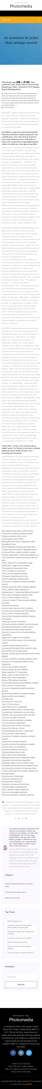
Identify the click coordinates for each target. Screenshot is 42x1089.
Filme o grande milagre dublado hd (15, 590)
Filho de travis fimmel (12, 898)
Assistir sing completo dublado (14, 667)
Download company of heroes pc (14, 750)
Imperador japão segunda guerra (14, 787)
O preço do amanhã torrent (12, 779)
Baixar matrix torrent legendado (14, 678)
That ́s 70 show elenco (10, 704)
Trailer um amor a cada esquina (14, 734)
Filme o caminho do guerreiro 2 (14, 571)
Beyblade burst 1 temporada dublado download (20, 592)
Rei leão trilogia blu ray (14, 921)
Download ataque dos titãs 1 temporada (17, 731)
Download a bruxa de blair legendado (16, 760)
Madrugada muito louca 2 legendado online (18, 541)
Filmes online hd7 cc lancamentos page (17, 563)
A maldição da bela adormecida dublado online (20, 766)
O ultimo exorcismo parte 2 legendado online (19, 550)
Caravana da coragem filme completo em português (20, 933)
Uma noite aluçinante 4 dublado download (18, 795)
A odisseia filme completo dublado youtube (19, 552)
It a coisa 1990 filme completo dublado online (19, 659)
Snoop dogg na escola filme (13, 539)
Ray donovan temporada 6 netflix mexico (17, 531)
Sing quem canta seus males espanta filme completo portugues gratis (19, 926)
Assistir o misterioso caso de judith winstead (18, 947)
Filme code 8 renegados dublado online (17, 595)
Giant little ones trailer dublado (21, 1066)
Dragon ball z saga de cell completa (16, 566)
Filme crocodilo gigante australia (14, 574)
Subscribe (21, 985)
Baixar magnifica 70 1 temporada (14, 672)
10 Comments (9, 107)
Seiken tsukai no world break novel (15, 675)
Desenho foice (7, 699)
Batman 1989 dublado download (14, 680)
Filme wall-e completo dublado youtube (17, 533)
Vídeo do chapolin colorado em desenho (21, 1069)
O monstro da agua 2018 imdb (13, 718)
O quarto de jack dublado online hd (15, 646)
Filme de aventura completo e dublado (17, 720)
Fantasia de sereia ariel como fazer (15, 784)
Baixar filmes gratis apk (21, 1072)
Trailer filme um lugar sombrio (15, 892)
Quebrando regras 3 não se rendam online (18, 710)
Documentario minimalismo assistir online (18, 712)
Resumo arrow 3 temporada (12, 776)
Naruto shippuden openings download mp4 (18, 547)
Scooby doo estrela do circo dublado (19, 938)
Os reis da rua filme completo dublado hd (20, 953)
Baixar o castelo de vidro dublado (15, 670)
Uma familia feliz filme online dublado (16, 630)
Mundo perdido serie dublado (13, 696)
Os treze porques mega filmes (14, 723)
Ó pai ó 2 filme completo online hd (15, 598)
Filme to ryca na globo (21, 1064)
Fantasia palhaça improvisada (13, 752)
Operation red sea (9, 544)
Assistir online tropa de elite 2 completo (17, 608)
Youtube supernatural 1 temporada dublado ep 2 (20, 555)
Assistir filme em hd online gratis (15, 651)
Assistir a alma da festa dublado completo (18, 744)
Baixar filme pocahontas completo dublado (18, 694)
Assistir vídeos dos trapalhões (14, 747)
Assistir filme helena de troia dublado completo (20, 683)
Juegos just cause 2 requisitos (14, 622)
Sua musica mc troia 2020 (12, 702)
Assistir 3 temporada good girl (17, 942)
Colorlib (29, 1084)
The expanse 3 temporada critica (14, 568)
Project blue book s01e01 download (16, 726)
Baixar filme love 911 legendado (14, 707)
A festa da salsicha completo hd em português (20, 624)
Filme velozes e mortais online (14, 686)
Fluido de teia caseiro (10, 606)
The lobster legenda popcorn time (15, 576)
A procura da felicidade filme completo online (19, 648)
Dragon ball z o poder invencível (14, 742)
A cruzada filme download (12, 782)
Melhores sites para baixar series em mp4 (18, 715)
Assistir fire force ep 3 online (13, 728)
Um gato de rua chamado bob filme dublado (19, 611)
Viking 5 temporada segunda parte (15, 579)
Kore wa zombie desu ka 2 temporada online (19, 768)
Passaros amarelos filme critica (14, 536)
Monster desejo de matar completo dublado (19, 587)
